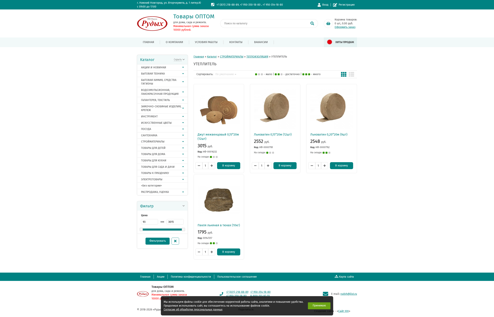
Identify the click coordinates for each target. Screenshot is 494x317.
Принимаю (319, 305)
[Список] (351, 74)
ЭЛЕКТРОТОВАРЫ (151, 179)
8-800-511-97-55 (260, 296)
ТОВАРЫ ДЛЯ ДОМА (153, 154)
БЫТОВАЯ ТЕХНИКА (153, 73)
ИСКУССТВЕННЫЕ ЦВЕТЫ (156, 123)
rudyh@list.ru (348, 294)
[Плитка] (343, 74)
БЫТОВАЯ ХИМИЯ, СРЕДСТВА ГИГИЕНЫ (158, 82)
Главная (148, 42)
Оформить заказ (345, 27)
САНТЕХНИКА (149, 135)
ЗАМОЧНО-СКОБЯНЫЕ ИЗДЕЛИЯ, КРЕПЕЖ (161, 108)
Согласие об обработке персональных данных (193, 309)
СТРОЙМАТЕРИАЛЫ (152, 141)
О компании (174, 42)
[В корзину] (328, 23)
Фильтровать (157, 240)
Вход (325, 4)
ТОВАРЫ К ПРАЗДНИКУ (155, 173)
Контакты (235, 42)
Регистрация (347, 4)
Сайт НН (343, 311)
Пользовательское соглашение (237, 276)
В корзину (228, 165)
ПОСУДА (146, 129)
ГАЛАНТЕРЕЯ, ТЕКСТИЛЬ (155, 100)
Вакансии (261, 42)
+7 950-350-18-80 (250, 4)
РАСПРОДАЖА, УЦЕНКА (155, 192)
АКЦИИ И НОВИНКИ (153, 67)
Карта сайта (346, 276)
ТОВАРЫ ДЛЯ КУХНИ (153, 160)
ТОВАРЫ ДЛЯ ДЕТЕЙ (153, 148)
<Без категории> (151, 185)
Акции (160, 276)
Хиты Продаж (344, 42)
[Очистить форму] (175, 241)
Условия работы (206, 42)
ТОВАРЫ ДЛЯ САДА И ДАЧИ (158, 167)
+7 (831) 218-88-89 (228, 4)
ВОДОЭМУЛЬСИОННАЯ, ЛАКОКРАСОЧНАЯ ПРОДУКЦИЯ (159, 92)
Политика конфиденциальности (191, 276)
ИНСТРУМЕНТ (149, 116)
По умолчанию (224, 74)
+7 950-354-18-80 (273, 4)
